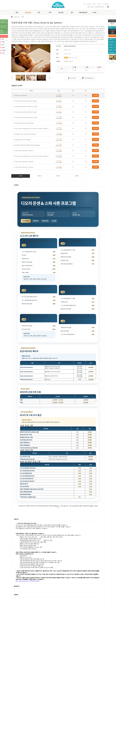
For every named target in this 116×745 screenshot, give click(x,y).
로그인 (84, 4)
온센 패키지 (35, 221)
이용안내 (39, 175)
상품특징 (21, 175)
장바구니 (94, 4)
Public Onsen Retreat (21, 95)
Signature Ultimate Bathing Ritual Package (27, 145)
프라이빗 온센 (45, 221)
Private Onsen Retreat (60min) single (26, 101)
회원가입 (89, 4)
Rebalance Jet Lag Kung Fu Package (25, 134)
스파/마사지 (28, 12)
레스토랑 (61, 12)
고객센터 (99, 4)
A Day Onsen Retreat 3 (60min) (24, 150)
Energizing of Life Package (22, 139)
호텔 (17, 12)
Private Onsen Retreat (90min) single (26, 112)
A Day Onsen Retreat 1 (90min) (24, 167)
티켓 (50, 12)
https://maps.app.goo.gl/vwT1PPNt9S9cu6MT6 (27, 581)
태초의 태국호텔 (3, 26)
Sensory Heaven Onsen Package (24, 123)
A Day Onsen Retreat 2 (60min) (24, 161)
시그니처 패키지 (25, 221)
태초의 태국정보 (3, 22)
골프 (72, 12)
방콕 (23, 17)
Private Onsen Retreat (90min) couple (26, 117)
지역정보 (58, 175)
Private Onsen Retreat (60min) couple (26, 106)
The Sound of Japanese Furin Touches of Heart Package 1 (32, 128)
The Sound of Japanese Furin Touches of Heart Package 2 (32, 156)
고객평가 (77, 175)
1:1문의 (94, 12)
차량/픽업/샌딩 (83, 12)
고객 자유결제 (105, 4)
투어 (39, 12)
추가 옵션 (54, 221)
